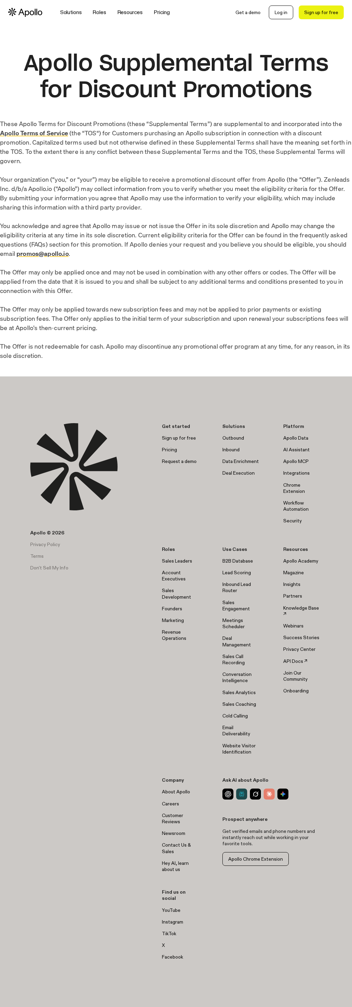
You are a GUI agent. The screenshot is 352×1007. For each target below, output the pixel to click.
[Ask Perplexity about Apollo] (241, 794)
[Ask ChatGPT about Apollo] (227, 794)
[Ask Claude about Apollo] (269, 794)
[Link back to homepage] (25, 12)
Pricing (162, 12)
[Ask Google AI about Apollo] (282, 794)
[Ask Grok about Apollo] (255, 794)
